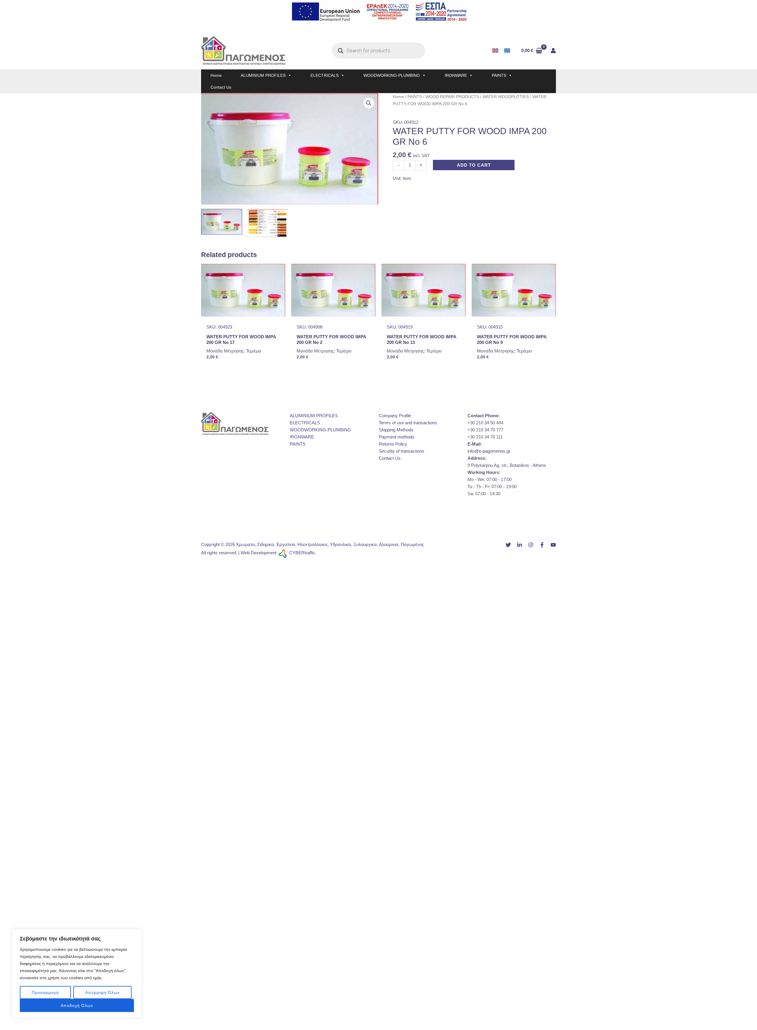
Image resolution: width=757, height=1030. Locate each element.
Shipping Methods (396, 429)
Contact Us (221, 87)
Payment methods (396, 436)
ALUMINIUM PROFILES (263, 75)
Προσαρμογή (45, 992)
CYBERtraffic (302, 552)
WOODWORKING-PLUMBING (391, 75)
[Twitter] (508, 545)
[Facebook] (542, 545)
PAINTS (499, 75)
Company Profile (395, 415)
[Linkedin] (519, 545)
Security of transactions (401, 451)
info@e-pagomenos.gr (489, 451)
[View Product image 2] (267, 223)
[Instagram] (530, 545)
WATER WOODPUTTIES (506, 97)
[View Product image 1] (221, 222)
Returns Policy (393, 443)
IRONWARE (456, 75)
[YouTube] (553, 545)
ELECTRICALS (324, 75)
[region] (77, 973)
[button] (368, 103)
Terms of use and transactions (408, 422)
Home (216, 75)
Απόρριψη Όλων (102, 992)
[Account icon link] (553, 50)
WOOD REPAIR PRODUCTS (452, 97)
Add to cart (474, 165)
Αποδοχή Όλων (77, 1005)
